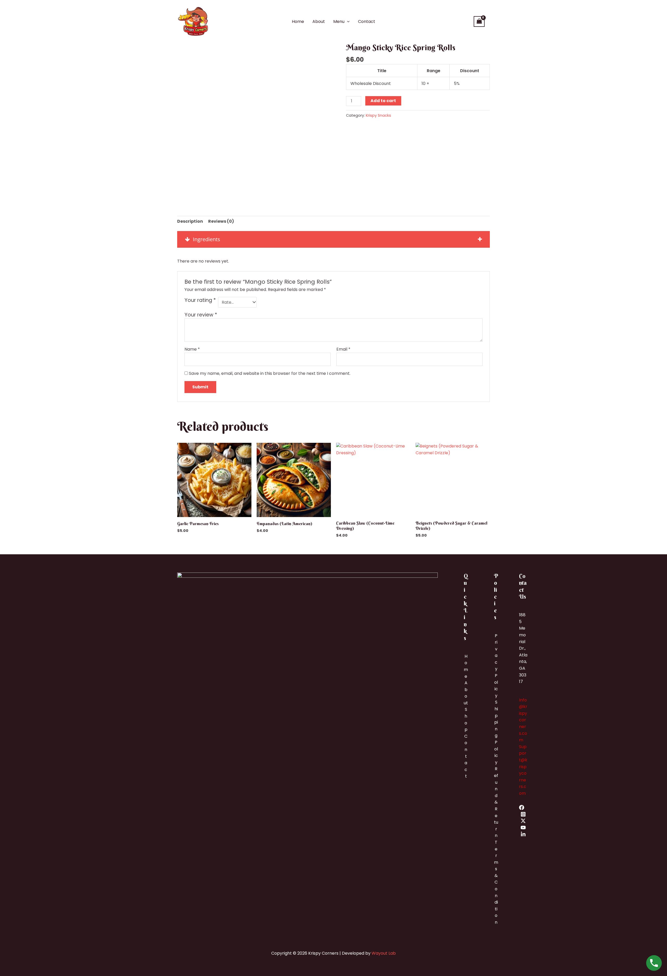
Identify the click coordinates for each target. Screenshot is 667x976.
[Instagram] (523, 814)
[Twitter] (523, 820)
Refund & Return (496, 802)
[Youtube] (523, 827)
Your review (200, 314)
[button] (347, 22)
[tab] (333, 239)
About (318, 21)
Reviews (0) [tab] (221, 221)
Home (298, 21)
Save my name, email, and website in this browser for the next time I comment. (269, 373)
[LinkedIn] (523, 834)
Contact (366, 21)
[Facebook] (521, 807)
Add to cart (383, 101)
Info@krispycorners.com (523, 720)
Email (343, 349)
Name (192, 349)
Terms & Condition (496, 882)
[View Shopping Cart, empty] (479, 21)
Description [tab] (190, 221)
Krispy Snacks (378, 115)
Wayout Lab (384, 953)
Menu (338, 21)
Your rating (200, 300)
